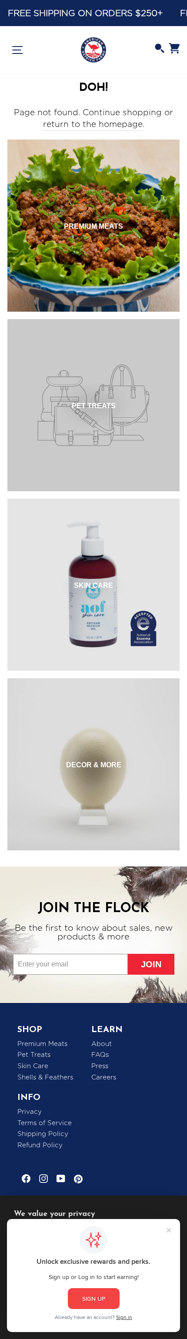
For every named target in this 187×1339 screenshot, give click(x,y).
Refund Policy (40, 1145)
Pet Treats (33, 1055)
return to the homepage (93, 124)
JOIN (151, 964)
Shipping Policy (42, 1134)
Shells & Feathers (45, 1077)
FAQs (100, 1055)
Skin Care (32, 1066)
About (101, 1044)
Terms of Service (44, 1123)
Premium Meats (42, 1044)
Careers (103, 1077)
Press (99, 1066)
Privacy (29, 1112)
